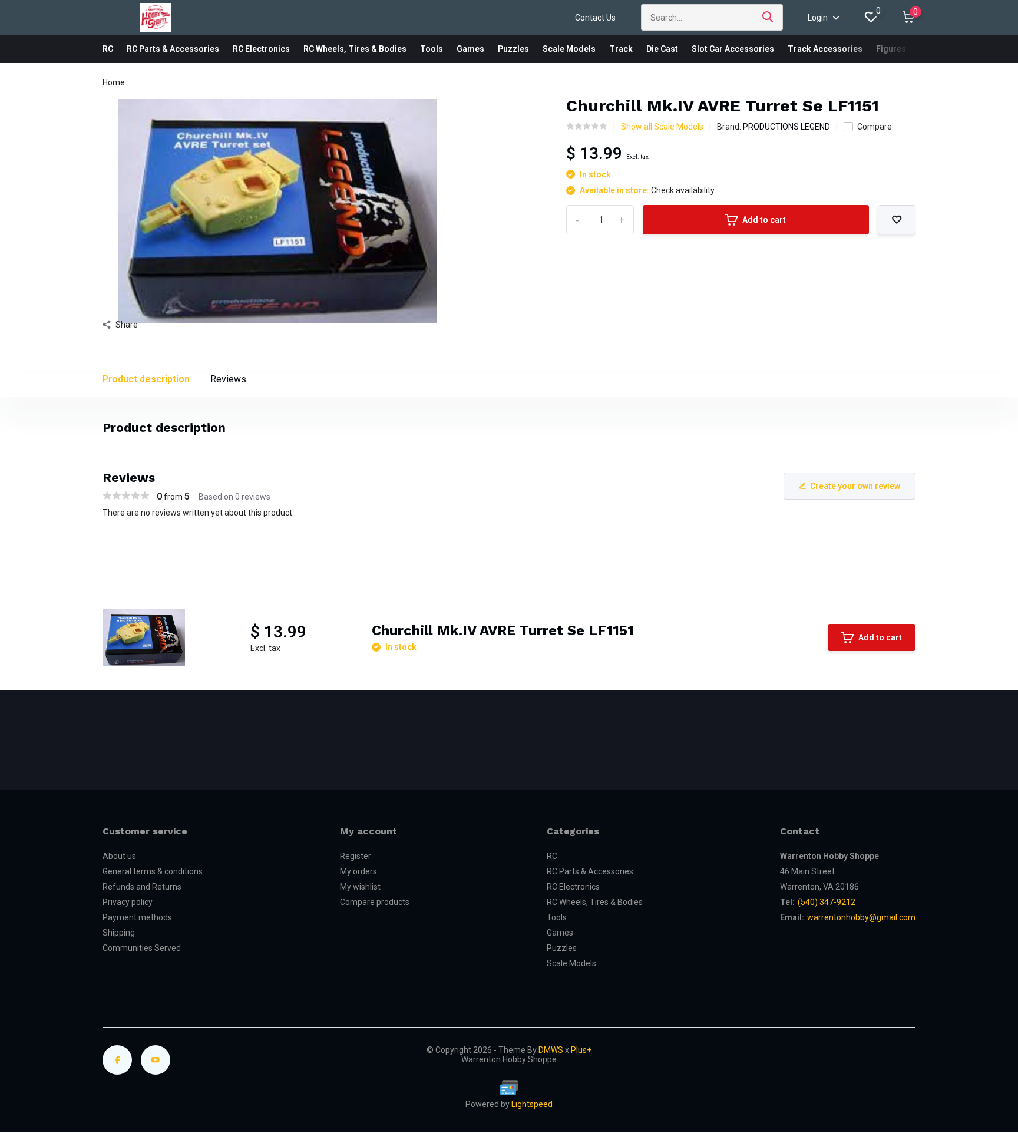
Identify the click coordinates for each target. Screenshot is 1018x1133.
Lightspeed (532, 1104)
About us (119, 856)
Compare (874, 126)
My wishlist (360, 886)
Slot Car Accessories (733, 49)
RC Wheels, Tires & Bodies (354, 49)
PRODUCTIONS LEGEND (786, 126)
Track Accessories (825, 49)
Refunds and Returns (142, 886)
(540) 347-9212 (826, 902)
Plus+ (581, 1050)
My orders (358, 871)
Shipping (119, 932)
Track (621, 49)
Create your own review (855, 486)
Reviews (228, 379)
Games (470, 49)
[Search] (768, 17)
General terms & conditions (153, 871)
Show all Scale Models (662, 126)
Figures (891, 49)
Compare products (374, 902)
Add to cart (764, 219)
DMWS (550, 1050)
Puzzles (513, 49)
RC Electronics (261, 49)
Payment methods (137, 917)
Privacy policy (128, 902)
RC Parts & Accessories (173, 49)
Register (355, 856)
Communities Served (142, 948)
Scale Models (569, 49)
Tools (431, 49)
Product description (146, 379)
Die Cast (662, 49)
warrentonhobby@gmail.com (861, 917)
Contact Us (595, 17)
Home (114, 82)
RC (108, 49)
